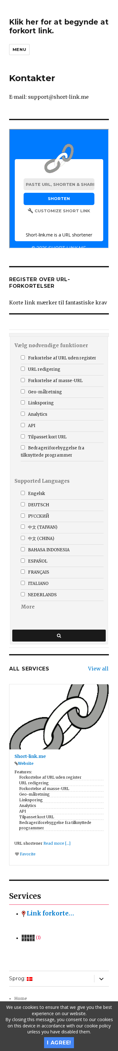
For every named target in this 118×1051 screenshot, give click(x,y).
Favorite (27, 854)
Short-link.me (30, 756)
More (28, 607)
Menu (19, 49)
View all (98, 668)
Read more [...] (56, 843)
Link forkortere (50, 913)
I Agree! (59, 1043)
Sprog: (18, 978)
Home (20, 998)
